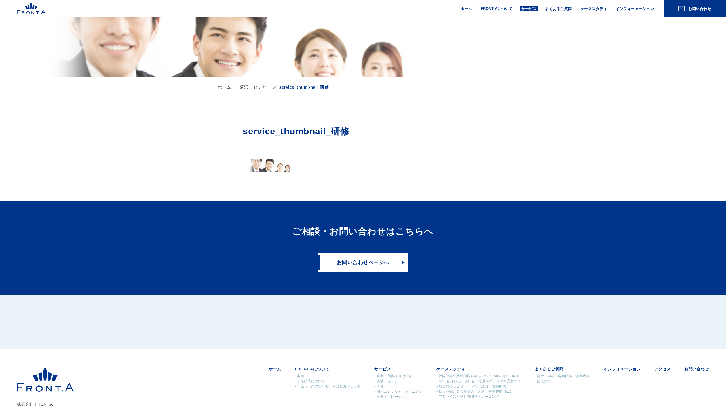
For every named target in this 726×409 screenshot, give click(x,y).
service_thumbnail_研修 (304, 87)
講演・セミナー (255, 87)
